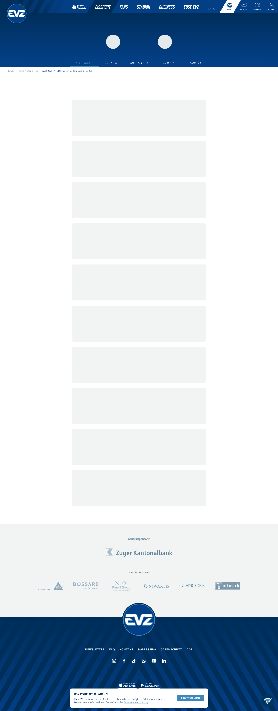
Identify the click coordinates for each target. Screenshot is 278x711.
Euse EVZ (191, 7)
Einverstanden (190, 698)
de (209, 9)
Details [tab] (111, 63)
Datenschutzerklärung (136, 702)
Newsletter (95, 649)
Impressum (147, 649)
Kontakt (127, 649)
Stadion (143, 7)
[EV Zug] (16, 13)
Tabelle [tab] (196, 63)
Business (167, 7)
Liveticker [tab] (84, 63)
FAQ (112, 649)
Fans (124, 7)
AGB (190, 649)
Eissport (103, 7)
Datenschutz (171, 649)
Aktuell (79, 7)
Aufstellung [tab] (140, 63)
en (214, 9)
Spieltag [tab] (170, 63)
